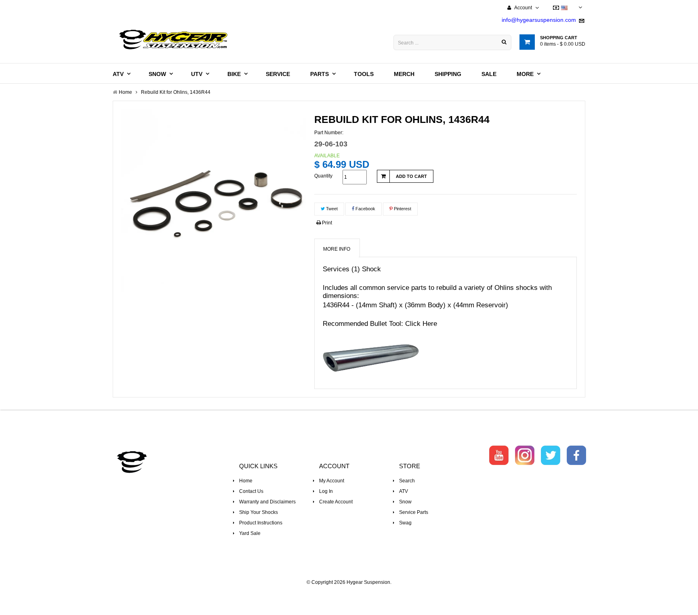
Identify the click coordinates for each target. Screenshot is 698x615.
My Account (331, 481)
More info (336, 249)
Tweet (331, 208)
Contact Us (251, 491)
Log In (326, 491)
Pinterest (402, 208)
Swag (405, 523)
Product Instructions (260, 523)
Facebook (364, 208)
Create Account (336, 502)
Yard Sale (250, 533)
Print (326, 223)
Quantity (323, 176)
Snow (405, 502)
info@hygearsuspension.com (539, 20)
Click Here (421, 324)
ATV (403, 491)
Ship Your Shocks (258, 512)
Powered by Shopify (349, 593)
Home (245, 481)
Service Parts (413, 512)
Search (407, 481)
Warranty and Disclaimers (267, 502)
